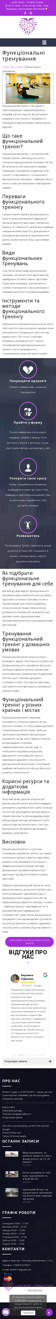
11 (44, 1055)
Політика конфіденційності (16, 1113)
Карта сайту (8, 1107)
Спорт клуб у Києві (12, 67)
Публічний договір (12, 1110)
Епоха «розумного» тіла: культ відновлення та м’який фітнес (37, 1175)
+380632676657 (21, 1265)
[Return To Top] (49, 1312)
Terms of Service (11, 1136)
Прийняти (28, 1312)
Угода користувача (12, 1117)
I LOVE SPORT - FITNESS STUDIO (27, 2)
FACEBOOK (34, 1290)
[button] (28, 42)
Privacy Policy (9, 1132)
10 (41, 1055)
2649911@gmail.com (20, 1269)
